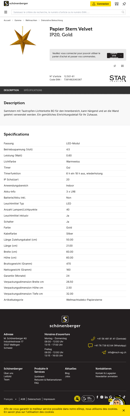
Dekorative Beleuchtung (52, 20)
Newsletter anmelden (107, 376)
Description (11, 90)
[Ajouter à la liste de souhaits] (115, 66)
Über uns (8, 373)
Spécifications (33, 90)
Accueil (7, 20)
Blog (67, 373)
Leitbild (7, 376)
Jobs (67, 376)
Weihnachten (31, 20)
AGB (23, 399)
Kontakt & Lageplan (106, 373)
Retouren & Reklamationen (48, 379)
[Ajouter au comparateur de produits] (122, 66)
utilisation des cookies (40, 411)
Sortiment (39, 376)
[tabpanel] (23, 40)
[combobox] (66, 12)
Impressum (49, 399)
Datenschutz (34, 399)
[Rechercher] (123, 12)
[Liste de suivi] (124, 4)
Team (7, 379)
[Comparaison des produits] (116, 4)
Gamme (18, 20)
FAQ (36, 382)
